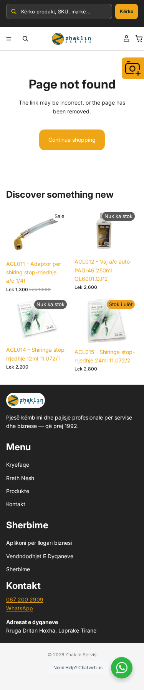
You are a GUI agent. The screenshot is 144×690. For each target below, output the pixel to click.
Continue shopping (72, 139)
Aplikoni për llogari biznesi (39, 542)
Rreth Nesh (20, 478)
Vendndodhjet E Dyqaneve (39, 556)
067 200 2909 (24, 600)
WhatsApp (19, 608)
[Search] (25, 38)
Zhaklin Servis (80, 654)
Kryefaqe (17, 465)
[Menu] (9, 39)
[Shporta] (139, 38)
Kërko (126, 11)
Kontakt (15, 504)
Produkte (17, 491)
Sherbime (18, 569)
